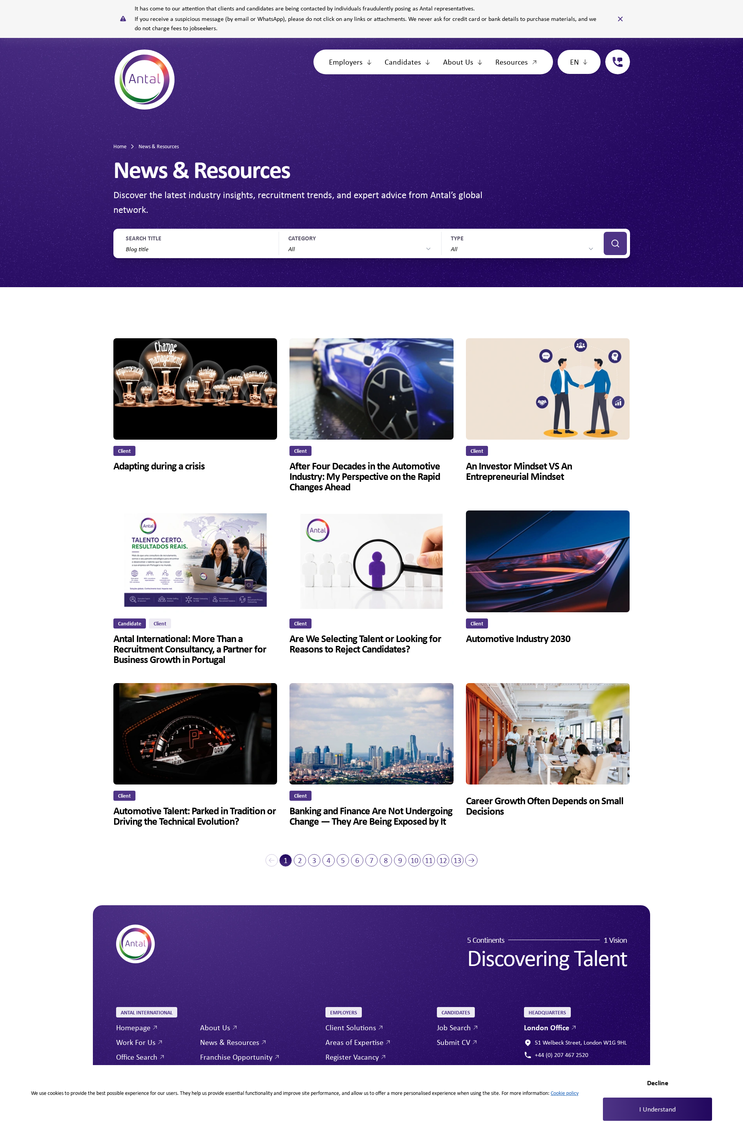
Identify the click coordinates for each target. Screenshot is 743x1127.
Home (120, 146)
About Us (458, 62)
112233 (614, 54)
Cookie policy (565, 1092)
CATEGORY (302, 238)
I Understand (657, 1109)
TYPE (457, 238)
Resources (511, 62)
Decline (657, 1083)
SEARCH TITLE (143, 238)
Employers (346, 62)
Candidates (403, 62)
